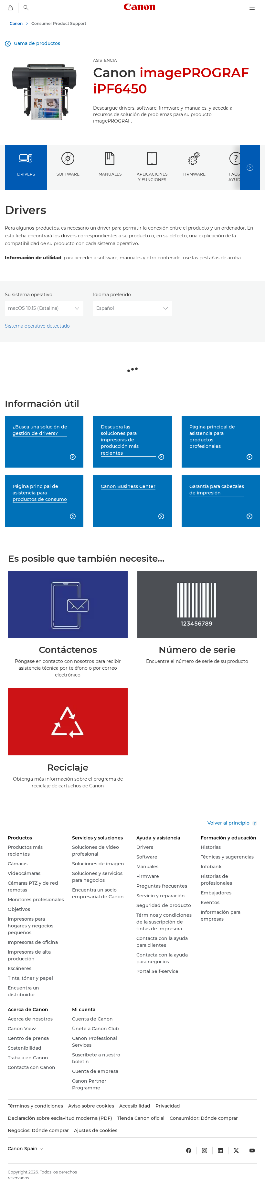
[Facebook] (188, 1150)
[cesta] (10, 8)
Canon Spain (23, 1148)
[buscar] (26, 8)
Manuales (110, 174)
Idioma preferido (112, 294)
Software (68, 174)
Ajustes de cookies (95, 1130)
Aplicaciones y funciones (152, 177)
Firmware (194, 174)
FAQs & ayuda (235, 177)
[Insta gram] (204, 1150)
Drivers (26, 174)
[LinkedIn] (220, 1150)
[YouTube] (252, 1150)
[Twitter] (236, 1150)
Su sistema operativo (28, 294)
